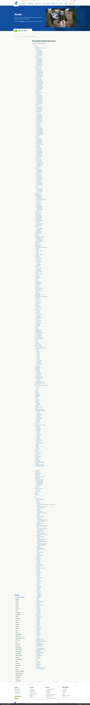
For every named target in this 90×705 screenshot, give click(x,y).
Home (21, 36)
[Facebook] (15, 698)
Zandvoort (38, 123)
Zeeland (37, 136)
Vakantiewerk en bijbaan (40, 476)
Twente (37, 226)
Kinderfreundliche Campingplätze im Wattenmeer (46, 504)
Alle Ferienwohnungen (40, 567)
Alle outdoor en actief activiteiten (42, 385)
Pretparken (38, 369)
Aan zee (38, 112)
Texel (37, 187)
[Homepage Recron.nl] (15, 703)
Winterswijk (39, 104)
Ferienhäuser (38, 566)
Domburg (38, 146)
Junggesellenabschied (40, 648)
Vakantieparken (38, 3)
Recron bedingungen (40, 668)
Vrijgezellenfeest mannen (40, 381)
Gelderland (38, 93)
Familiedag (38, 368)
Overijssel (37, 77)
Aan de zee (38, 489)
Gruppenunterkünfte (40, 643)
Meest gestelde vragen (40, 462)
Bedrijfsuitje (38, 420)
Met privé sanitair (40, 64)
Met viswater (39, 89)
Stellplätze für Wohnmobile (42, 506)
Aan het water (39, 57)
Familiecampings (40, 52)
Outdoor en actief (54, 3)
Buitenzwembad (38, 375)
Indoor (37, 390)
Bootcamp (37, 399)
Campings (24, 3)
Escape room (38, 426)
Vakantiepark (38, 474)
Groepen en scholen (46, 3)
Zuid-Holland (38, 124)
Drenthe (37, 67)
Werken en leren (72, 3)
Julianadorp (39, 264)
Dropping (37, 396)
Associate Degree (40, 483)
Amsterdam (39, 122)
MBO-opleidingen (40, 482)
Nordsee (38, 503)
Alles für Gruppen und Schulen (42, 641)
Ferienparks (38, 614)
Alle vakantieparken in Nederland (41, 296)
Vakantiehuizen (30, 3)
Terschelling (38, 181)
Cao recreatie (38, 473)
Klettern (38, 656)
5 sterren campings (40, 71)
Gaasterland (38, 230)
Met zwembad (39, 50)
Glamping (37, 234)
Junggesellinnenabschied (41, 649)
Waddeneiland (38, 195)
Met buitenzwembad (39, 338)
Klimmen (37, 405)
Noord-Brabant (38, 147)
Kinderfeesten (38, 429)
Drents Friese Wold (39, 241)
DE (35, 497)
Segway (37, 397)
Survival (37, 391)
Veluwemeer (38, 292)
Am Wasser (39, 577)
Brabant (38, 349)
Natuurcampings (39, 51)
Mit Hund (38, 501)
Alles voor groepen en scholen (41, 346)
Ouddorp (38, 606)
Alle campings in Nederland (31, 36)
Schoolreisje (38, 366)
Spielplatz (38, 654)
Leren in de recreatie (39, 480)
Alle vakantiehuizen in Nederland (41, 247)
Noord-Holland (38, 111)
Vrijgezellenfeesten (39, 378)
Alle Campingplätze (40, 499)
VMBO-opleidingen (40, 481)
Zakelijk (60, 3)
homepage (22, 21)
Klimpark (37, 402)
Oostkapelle (39, 611)
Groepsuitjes (38, 367)
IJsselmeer (37, 222)
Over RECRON (37, 461)
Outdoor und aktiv (40, 653)
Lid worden (38, 470)
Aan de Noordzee (39, 244)
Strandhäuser (39, 572)
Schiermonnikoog (39, 194)
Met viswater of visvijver (40, 236)
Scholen (37, 487)
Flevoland (37, 91)
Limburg (37, 158)
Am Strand (38, 662)
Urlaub (37, 660)
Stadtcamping (39, 564)
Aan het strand (38, 491)
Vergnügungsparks (40, 644)
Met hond (37, 243)
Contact (37, 463)
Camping (37, 475)
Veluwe (37, 274)
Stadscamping (38, 242)
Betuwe (37, 235)
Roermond (38, 166)
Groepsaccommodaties (40, 348)
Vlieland (37, 193)
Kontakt (38, 666)
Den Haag (38, 135)
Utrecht (37, 105)
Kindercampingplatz (41, 516)
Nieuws (36, 493)
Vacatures (36, 471)
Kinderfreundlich (40, 552)
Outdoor (37, 386)
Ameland (37, 278)
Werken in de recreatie (40, 479)
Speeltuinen (38, 438)
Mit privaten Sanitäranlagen (42, 525)
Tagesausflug (38, 650)
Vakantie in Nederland (39, 488)
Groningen (37, 49)
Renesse (38, 145)
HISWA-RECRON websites (40, 465)
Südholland (39, 535)
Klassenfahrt (39, 642)
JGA (37, 647)
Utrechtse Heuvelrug (39, 237)
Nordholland (39, 531)
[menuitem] (24, 4)
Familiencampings (41, 507)
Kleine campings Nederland (40, 199)
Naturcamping (40, 511)
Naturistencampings (39, 220)
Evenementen (37, 494)
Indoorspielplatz (39, 655)
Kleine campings (39, 62)
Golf (36, 398)
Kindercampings (39, 55)
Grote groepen (38, 294)
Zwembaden (48, 690)
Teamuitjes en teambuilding (40, 410)
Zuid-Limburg (38, 333)
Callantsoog (39, 608)
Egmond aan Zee (40, 605)
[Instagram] (17, 698)
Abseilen (37, 392)
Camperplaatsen (39, 53)
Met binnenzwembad (39, 337)
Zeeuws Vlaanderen (39, 290)
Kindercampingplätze (41, 545)
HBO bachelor (39, 485)
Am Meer (38, 500)
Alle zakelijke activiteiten (40, 409)
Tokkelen (37, 393)
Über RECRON (38, 665)
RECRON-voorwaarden (40, 464)
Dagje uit (65, 3)
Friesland (37, 56)
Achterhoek (38, 276)
